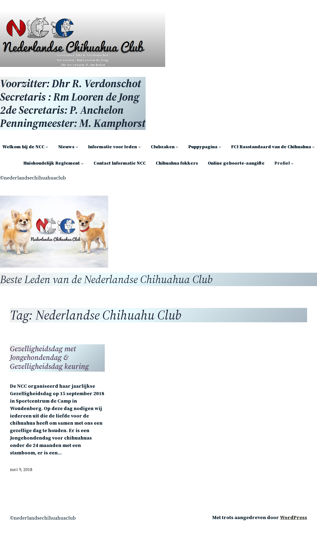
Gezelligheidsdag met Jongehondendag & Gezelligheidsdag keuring (49, 357)
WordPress (293, 517)
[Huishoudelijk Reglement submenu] (82, 163)
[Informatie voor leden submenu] (139, 147)
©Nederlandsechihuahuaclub (33, 177)
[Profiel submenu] (292, 163)
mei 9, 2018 (21, 470)
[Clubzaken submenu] (177, 147)
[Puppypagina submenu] (219, 147)
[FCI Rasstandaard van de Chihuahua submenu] (313, 147)
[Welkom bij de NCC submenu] (47, 147)
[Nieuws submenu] (77, 147)
